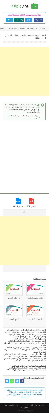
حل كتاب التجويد (14, 298)
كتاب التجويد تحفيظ (35, 298)
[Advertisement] (24, 71)
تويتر (28, 20)
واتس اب (19, 20)
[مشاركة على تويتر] (17, 381)
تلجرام (9, 20)
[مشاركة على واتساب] (12, 381)
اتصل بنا (24, 407)
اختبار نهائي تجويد (35, 319)
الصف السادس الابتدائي (16, 28)
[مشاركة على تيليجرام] (7, 381)
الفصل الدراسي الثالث (32, 28)
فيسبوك (38, 20)
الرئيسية (43, 28)
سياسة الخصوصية (12, 405)
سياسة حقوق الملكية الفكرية (33, 405)
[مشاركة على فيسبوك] (22, 381)
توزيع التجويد (14, 319)
